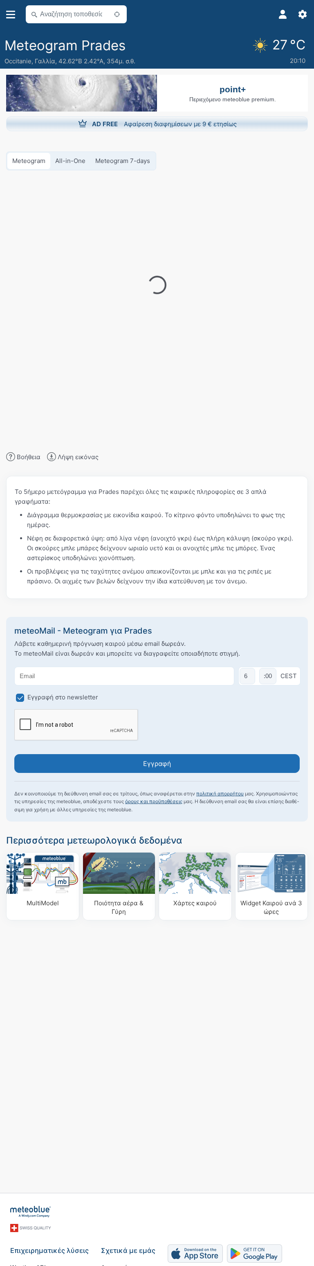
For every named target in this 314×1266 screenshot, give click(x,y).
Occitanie (17, 61)
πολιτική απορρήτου (220, 793)
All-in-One (70, 161)
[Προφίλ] (282, 14)
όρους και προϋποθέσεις (153, 801)
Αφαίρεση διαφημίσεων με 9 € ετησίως (164, 124)
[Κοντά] (117, 14)
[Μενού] (11, 14)
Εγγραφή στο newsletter (62, 697)
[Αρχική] (30, 1211)
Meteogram (28, 161)
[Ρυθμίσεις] (302, 14)
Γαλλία (45, 61)
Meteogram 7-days (122, 161)
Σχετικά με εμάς (128, 1250)
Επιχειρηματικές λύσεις (49, 1250)
